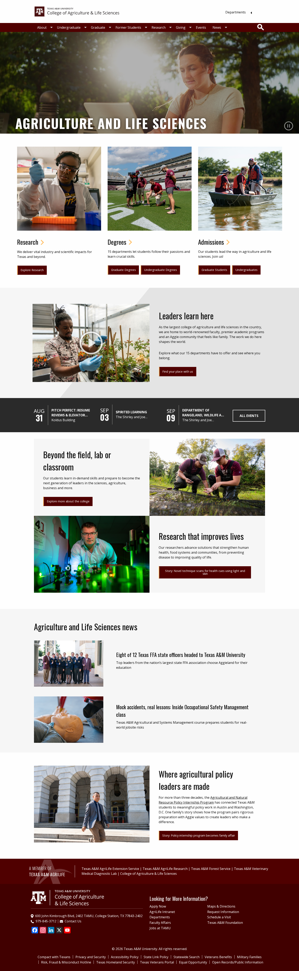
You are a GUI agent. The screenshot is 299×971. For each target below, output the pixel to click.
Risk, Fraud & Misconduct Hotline (66, 962)
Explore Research (32, 270)
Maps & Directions (221, 906)
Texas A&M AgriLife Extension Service (110, 868)
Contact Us (73, 921)
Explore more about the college (68, 501)
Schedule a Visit (219, 917)
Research (159, 27)
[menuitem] (237, 12)
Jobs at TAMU (160, 928)
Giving (181, 27)
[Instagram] (43, 930)
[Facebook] (35, 930)
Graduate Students (214, 270)
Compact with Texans (54, 957)
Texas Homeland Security (115, 962)
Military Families (249, 957)
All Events (249, 415)
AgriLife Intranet (162, 911)
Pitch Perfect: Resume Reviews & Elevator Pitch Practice (70, 413)
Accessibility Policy (125, 957)
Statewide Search (187, 957)
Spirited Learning (131, 412)
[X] (59, 930)
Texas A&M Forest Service (210, 868)
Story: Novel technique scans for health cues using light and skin (205, 572)
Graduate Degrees (123, 270)
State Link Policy (156, 957)
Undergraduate (69, 27)
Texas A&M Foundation (225, 922)
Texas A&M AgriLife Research (165, 868)
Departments (235, 12)
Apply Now (158, 906)
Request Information (223, 911)
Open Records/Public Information (237, 962)
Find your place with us (177, 371)
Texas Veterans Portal (157, 962)
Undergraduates (247, 270)
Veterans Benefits (218, 957)
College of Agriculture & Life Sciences (148, 873)
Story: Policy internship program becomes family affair (198, 835)
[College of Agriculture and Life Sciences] (67, 897)
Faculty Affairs (160, 922)
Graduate (98, 27)
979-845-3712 (46, 921)
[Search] (260, 27)
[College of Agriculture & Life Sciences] (77, 11)
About (42, 27)
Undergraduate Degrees (160, 270)
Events (201, 27)
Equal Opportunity (193, 962)
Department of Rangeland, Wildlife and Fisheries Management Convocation (204, 413)
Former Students (128, 27)
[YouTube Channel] (67, 930)
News (217, 27)
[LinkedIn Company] (51, 930)
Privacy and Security (90, 957)
